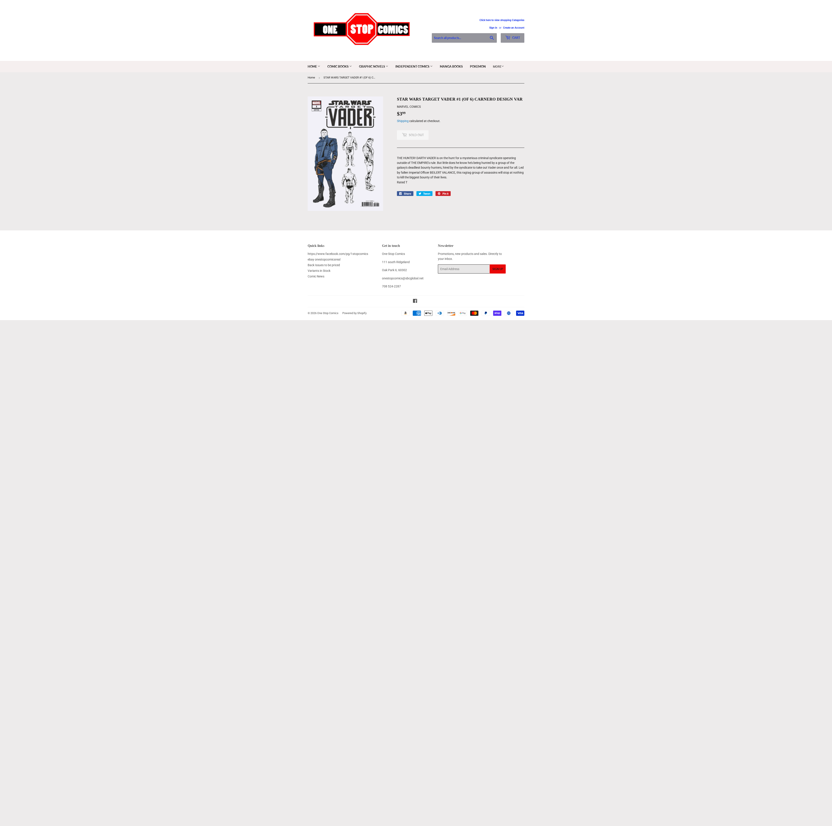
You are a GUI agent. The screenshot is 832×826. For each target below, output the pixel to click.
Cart (516, 37)
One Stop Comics (327, 313)
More (497, 66)
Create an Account (513, 27)
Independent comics (412, 66)
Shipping (403, 121)
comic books (338, 66)
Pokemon (478, 66)
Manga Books (451, 66)
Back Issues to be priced (324, 265)
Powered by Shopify (354, 313)
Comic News (316, 276)
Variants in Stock (319, 270)
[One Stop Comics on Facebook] (415, 301)
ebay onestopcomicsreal (324, 259)
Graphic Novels (372, 66)
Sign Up (497, 269)
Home (313, 66)
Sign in (493, 27)
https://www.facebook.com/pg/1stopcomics (338, 254)
